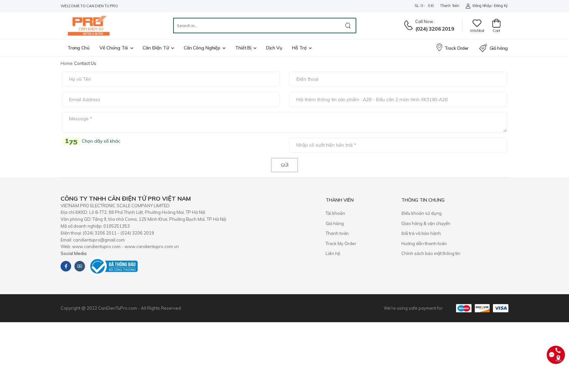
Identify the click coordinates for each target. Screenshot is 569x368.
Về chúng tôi (113, 48)
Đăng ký (501, 5)
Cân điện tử (156, 48)
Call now (424, 21)
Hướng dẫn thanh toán (424, 243)
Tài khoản (335, 213)
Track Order (457, 48)
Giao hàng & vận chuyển (425, 223)
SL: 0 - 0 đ (424, 5)
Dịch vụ (274, 48)
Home (67, 63)
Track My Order (341, 243)
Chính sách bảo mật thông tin (430, 253)
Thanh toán (449, 5)
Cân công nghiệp (202, 48)
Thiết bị (243, 48)
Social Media (74, 253)
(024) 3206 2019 (434, 28)
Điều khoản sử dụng (421, 213)
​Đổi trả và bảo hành (421, 233)
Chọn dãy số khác (100, 141)
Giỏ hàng (499, 48)
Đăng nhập (482, 5)
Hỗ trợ (299, 48)
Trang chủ (79, 48)
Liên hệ (333, 253)
